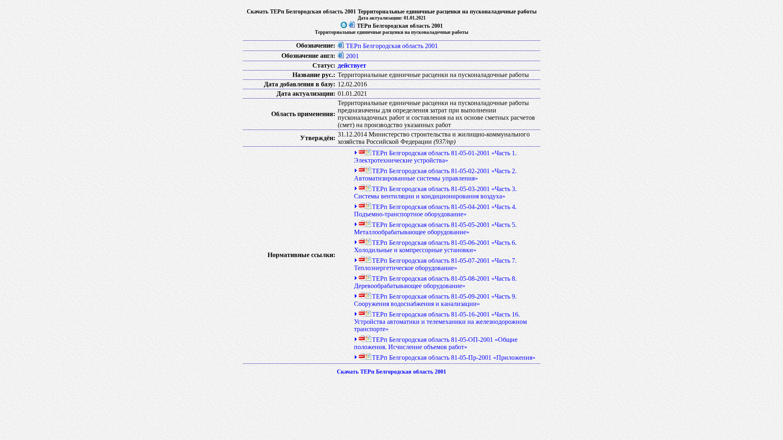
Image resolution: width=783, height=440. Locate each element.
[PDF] (362, 153)
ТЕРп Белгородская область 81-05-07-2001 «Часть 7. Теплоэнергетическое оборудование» (435, 264)
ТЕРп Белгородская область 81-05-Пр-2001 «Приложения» (453, 357)
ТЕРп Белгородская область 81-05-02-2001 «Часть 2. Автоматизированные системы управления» (435, 174)
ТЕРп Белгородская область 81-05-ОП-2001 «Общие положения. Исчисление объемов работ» (436, 343)
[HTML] (352, 26)
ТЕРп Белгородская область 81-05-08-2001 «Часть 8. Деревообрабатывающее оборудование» (435, 282)
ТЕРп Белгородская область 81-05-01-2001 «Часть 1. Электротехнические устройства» (435, 157)
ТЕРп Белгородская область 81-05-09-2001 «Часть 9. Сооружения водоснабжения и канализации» (435, 300)
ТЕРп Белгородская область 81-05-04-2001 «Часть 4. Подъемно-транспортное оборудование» (435, 210)
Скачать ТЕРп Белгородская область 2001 (391, 372)
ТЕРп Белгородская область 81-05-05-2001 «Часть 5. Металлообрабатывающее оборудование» (435, 228)
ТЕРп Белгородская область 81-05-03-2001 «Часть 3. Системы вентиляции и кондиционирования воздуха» (435, 192)
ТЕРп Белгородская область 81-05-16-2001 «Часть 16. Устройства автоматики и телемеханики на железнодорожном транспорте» (440, 321)
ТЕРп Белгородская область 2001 (392, 45)
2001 (352, 56)
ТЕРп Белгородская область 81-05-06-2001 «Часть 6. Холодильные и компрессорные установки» (435, 246)
